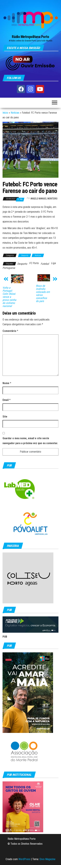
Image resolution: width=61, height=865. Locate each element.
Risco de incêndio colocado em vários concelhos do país (43, 293)
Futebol (45, 263)
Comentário (10, 331)
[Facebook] (21, 89)
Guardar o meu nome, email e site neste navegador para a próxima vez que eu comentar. (30, 441)
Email (7, 400)
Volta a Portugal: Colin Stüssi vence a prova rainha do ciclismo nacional (9, 297)
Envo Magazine (47, 859)
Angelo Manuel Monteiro (43, 198)
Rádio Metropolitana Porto (30, 37)
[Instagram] (30, 89)
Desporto (24, 255)
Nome (7, 383)
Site (5, 416)
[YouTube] (40, 89)
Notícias (15, 112)
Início (5, 112)
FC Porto (34, 263)
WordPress (24, 859)
